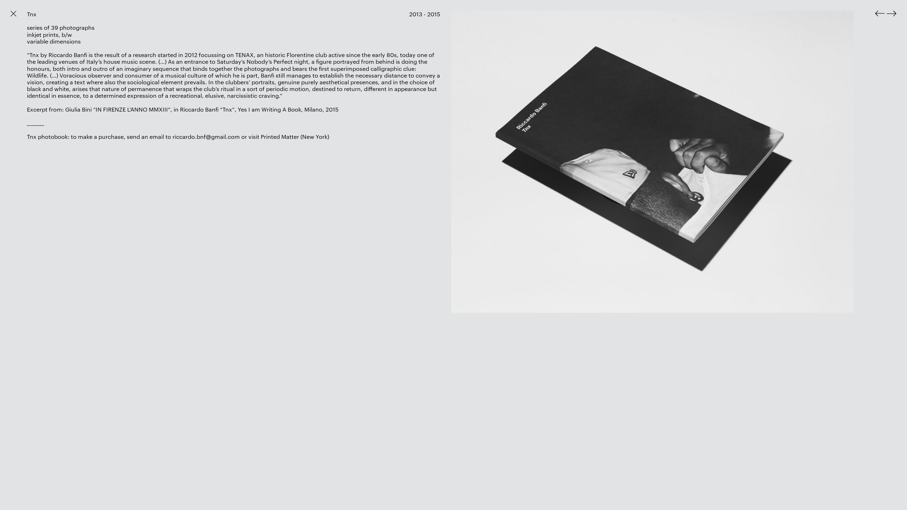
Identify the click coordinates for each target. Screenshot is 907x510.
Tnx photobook (47, 136)
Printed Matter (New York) (295, 136)
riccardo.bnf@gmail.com (206, 136)
